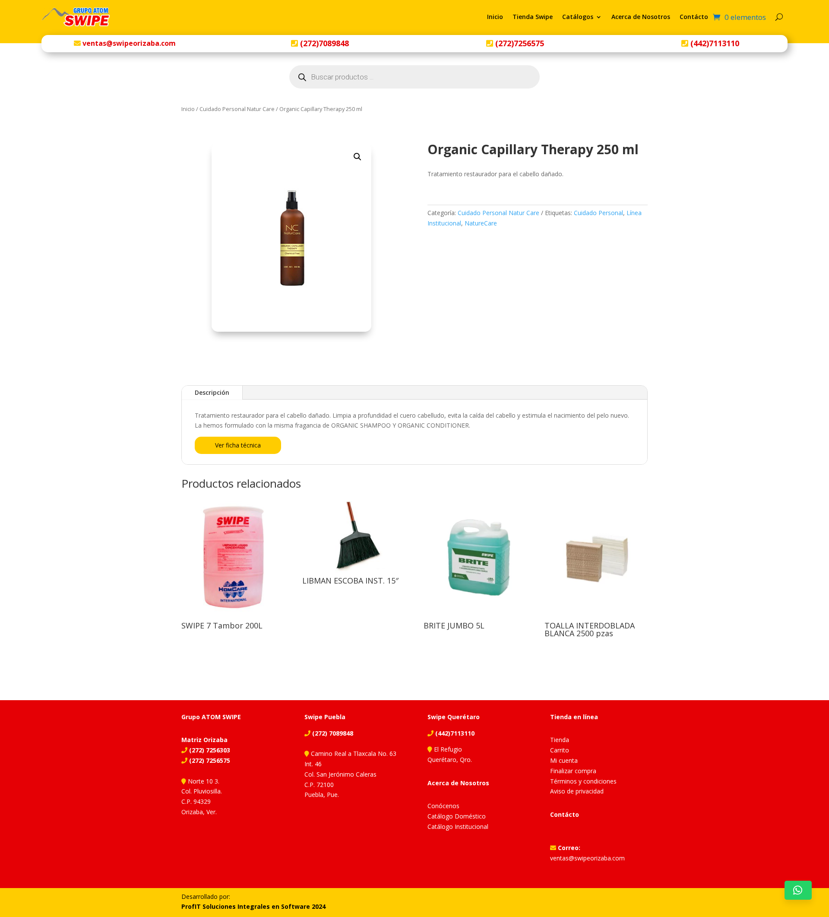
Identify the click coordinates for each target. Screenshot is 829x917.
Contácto (694, 17)
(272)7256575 (518, 43)
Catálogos (577, 17)
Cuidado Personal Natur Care (237, 109)
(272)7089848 (323, 43)
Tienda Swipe (533, 17)
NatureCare (481, 223)
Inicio (495, 17)
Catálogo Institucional (457, 826)
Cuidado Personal (598, 213)
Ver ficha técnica (238, 445)
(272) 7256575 (208, 760)
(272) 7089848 (331, 733)
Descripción (212, 392)
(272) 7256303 (208, 750)
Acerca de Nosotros (640, 17)
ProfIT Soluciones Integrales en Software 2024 (253, 906)
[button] (357, 157)
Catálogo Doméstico (456, 816)
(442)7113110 (713, 43)
